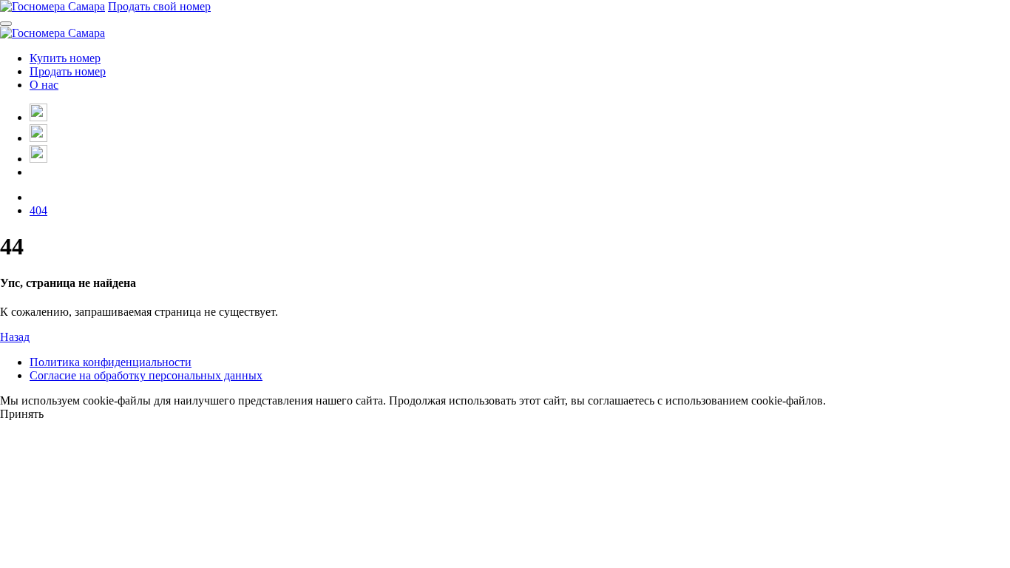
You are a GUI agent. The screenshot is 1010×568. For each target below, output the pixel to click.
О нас (44, 84)
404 (38, 210)
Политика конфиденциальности (111, 362)
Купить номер (65, 58)
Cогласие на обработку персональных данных (146, 375)
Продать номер (68, 71)
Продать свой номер (159, 6)
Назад (15, 337)
